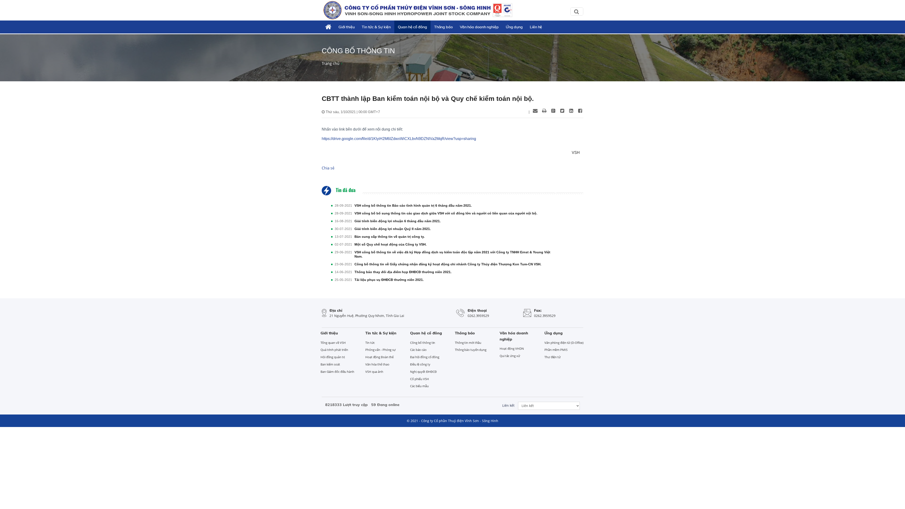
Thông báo (443, 27)
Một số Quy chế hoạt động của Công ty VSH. (390, 244)
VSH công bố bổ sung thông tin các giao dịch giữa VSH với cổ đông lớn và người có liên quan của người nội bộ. (445, 213)
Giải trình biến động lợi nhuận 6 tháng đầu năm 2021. (397, 221)
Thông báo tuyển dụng (470, 350)
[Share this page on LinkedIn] (571, 110)
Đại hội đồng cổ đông (424, 357)
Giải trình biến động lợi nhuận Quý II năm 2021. (392, 229)
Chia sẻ (328, 168)
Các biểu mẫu (419, 386)
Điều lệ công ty (420, 364)
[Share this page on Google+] (553, 110)
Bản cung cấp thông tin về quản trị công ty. (389, 236)
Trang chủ (330, 63)
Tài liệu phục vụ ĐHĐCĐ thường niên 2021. (389, 280)
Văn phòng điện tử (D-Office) (564, 343)
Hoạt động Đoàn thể (379, 357)
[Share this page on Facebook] (580, 110)
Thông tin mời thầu (468, 343)
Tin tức (370, 343)
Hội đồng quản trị (333, 357)
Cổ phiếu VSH (419, 379)
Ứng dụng (514, 27)
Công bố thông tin (422, 343)
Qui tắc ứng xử (510, 356)
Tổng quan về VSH (333, 343)
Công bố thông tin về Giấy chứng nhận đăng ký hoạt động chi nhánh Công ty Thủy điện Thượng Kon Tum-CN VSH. (447, 264)
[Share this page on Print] (544, 110)
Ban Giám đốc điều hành (337, 371)
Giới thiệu (346, 27)
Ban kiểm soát (330, 364)
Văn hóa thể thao (377, 364)
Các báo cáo (418, 350)
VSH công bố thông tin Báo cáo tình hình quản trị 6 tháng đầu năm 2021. (413, 205)
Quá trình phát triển (334, 350)
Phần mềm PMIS (556, 350)
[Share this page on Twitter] (562, 110)
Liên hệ (536, 27)
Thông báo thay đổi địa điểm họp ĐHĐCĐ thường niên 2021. (403, 272)
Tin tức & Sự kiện (376, 27)
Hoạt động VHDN (512, 348)
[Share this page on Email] (535, 110)
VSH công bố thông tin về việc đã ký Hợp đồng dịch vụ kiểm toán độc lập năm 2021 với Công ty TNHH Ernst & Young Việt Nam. (452, 254)
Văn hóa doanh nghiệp (479, 27)
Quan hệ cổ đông (412, 27)
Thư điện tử (552, 357)
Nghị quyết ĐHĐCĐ (423, 371)
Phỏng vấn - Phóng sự (380, 350)
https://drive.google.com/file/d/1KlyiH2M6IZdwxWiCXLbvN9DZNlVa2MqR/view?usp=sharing (399, 139)
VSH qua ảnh (374, 371)
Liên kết (508, 405)
